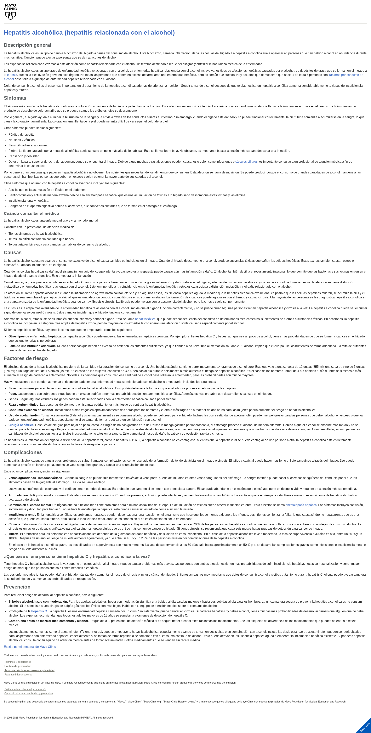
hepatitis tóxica (145, 319)
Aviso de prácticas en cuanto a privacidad (29, 670)
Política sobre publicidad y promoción (25, 689)
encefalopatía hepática (301, 505)
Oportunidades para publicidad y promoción (28, 693)
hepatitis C (39, 611)
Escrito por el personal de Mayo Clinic (30, 646)
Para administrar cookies (18, 674)
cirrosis (12, 74)
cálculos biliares (246, 161)
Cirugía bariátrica (21, 425)
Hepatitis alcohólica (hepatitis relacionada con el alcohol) (89, 32)
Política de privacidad (17, 666)
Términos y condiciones (17, 661)
